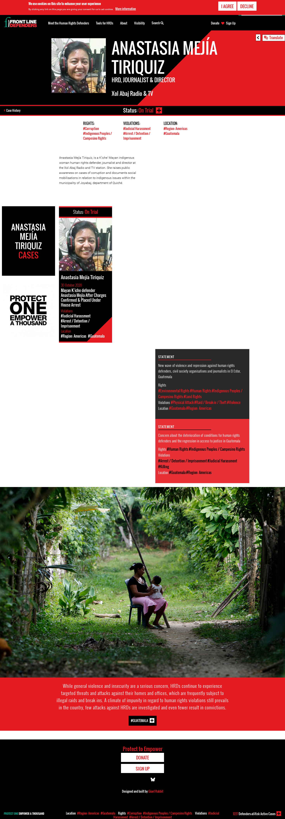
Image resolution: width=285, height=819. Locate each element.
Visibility (139, 23)
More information (125, 8)
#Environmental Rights (173, 390)
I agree (227, 6)
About (123, 23)
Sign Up (231, 23)
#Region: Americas (175, 128)
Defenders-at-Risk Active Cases (254, 813)
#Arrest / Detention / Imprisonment (136, 136)
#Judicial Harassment (137, 128)
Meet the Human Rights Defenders (68, 23)
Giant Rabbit (155, 791)
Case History (13, 110)
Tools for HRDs (104, 23)
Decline (247, 6)
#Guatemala (171, 133)
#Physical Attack (182, 402)
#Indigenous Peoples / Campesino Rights (97, 136)
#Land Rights (193, 396)
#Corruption (91, 128)
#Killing (163, 466)
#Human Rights (200, 390)
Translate (276, 37)
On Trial (145, 110)
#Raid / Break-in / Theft (210, 402)
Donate (215, 23)
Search (156, 23)
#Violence (233, 402)
